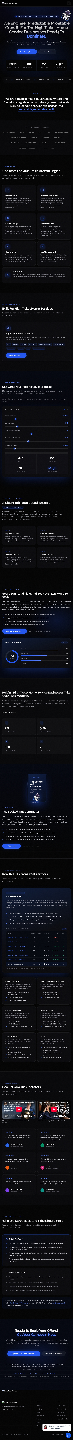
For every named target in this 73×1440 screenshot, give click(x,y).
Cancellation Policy (62, 1419)
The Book (39, 1412)
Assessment (40, 1415)
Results (38, 1419)
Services (39, 1409)
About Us (39, 1406)
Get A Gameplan (25, 52)
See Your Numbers (47, 52)
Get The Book (10, 846)
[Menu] (69, 3)
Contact (38, 1422)
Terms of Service (62, 1409)
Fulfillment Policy (62, 1415)
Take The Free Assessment (54, 1353)
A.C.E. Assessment (58, 1303)
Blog (37, 1425)
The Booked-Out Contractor (19, 1303)
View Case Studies (9, 712)
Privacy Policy (61, 1406)
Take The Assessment (13, 631)
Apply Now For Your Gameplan (22, 1354)
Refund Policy (61, 1412)
